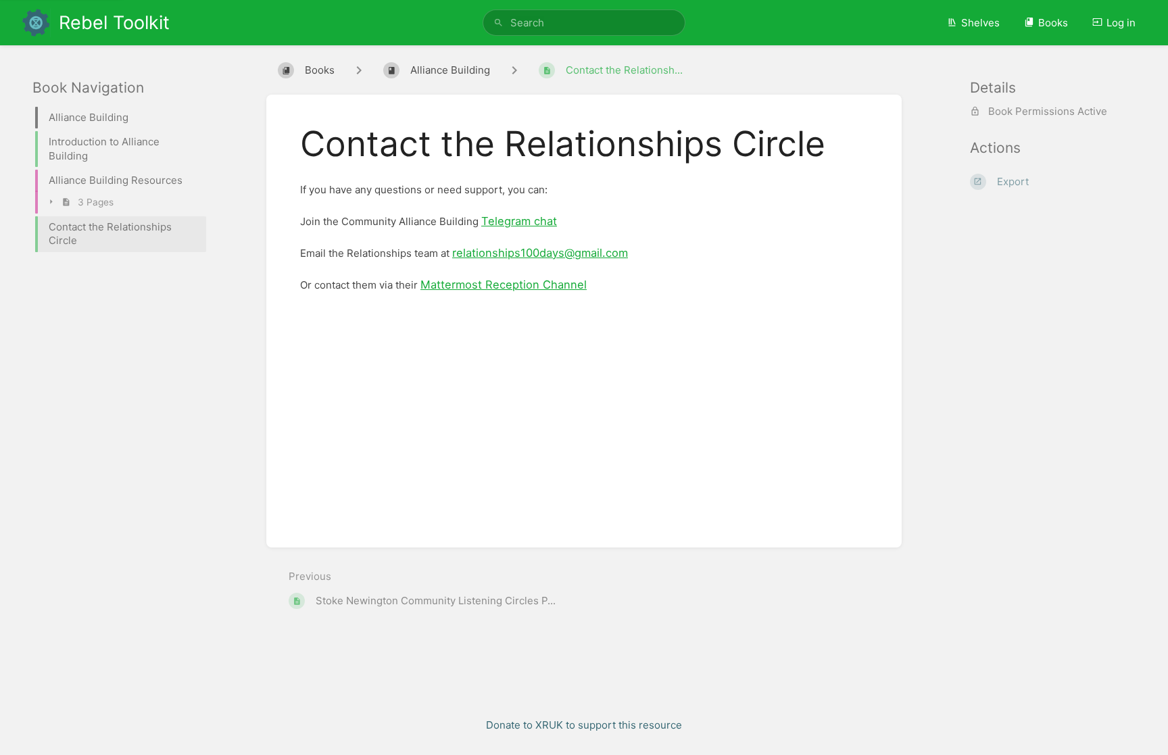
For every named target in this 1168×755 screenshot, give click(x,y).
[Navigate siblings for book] (359, 70)
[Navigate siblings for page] (514, 70)
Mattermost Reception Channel (503, 284)
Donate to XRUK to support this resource (584, 725)
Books (1053, 22)
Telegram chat (519, 221)
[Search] (498, 22)
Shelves (980, 22)
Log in (1121, 22)
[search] (584, 22)
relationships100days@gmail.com (540, 253)
